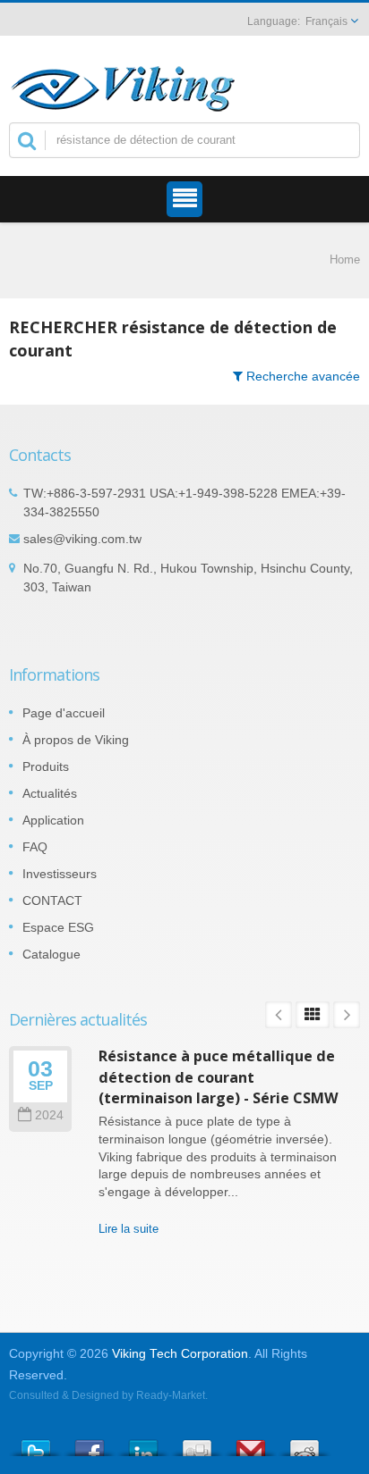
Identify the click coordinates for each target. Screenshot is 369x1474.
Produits (45, 766)
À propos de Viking (75, 740)
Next (346, 1014)
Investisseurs (59, 874)
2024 (49, 1115)
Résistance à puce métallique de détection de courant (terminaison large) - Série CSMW (219, 1077)
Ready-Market (170, 1395)
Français (326, 21)
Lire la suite (129, 1228)
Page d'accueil (63, 713)
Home (345, 259)
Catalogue (51, 954)
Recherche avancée (301, 376)
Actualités (49, 793)
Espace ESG (58, 927)
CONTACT (52, 900)
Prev (278, 1014)
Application (53, 820)
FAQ (34, 847)
